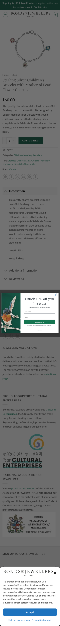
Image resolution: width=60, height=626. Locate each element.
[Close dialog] (56, 295)
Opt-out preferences (19, 619)
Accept (30, 612)
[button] (55, 573)
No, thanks (39, 329)
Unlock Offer (39, 322)
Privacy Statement (41, 619)
